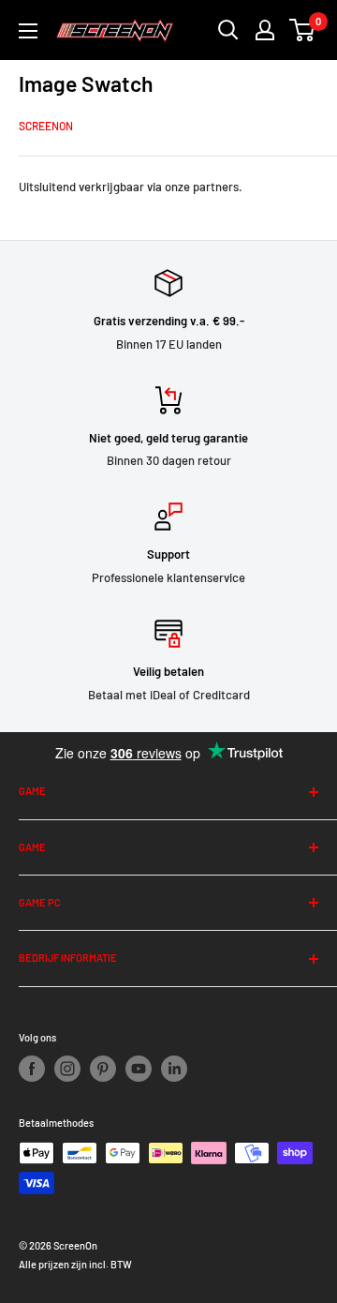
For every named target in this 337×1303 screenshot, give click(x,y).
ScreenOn (46, 125)
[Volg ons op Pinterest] (103, 1069)
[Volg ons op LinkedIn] (174, 1069)
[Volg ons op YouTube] (138, 1069)
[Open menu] (28, 30)
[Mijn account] (265, 30)
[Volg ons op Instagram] (67, 1069)
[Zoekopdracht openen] (228, 30)
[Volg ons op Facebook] (32, 1069)
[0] (303, 30)
